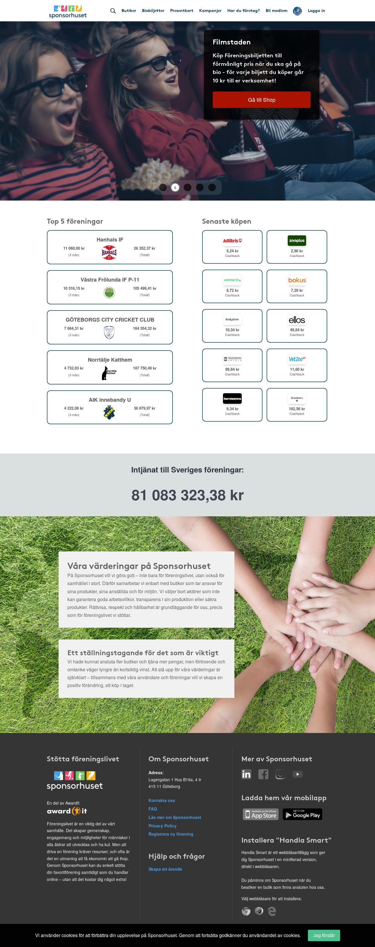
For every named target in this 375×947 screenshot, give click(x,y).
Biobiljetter (153, 10)
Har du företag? (243, 10)
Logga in (316, 10)
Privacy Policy (163, 826)
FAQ (153, 809)
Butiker (129, 10)
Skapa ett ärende (165, 869)
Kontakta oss (162, 800)
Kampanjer (210, 10)
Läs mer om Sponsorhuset (175, 817)
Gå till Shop (261, 99)
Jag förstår (324, 935)
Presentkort (181, 10)
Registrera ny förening (171, 834)
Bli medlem (276, 10)
